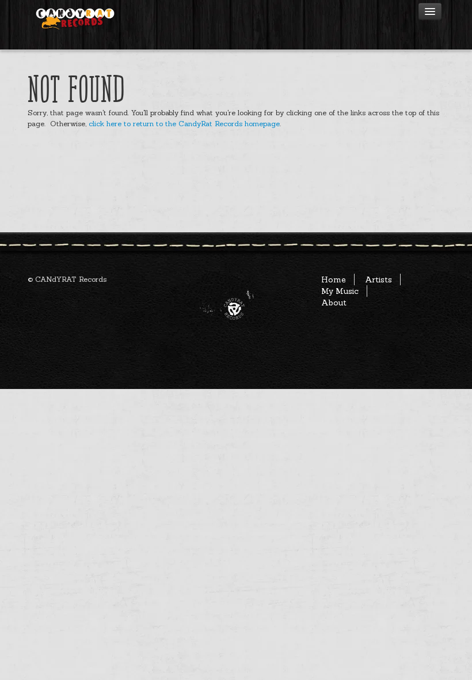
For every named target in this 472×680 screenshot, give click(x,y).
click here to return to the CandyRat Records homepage (184, 123)
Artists (378, 279)
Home (333, 279)
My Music (340, 291)
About (334, 302)
